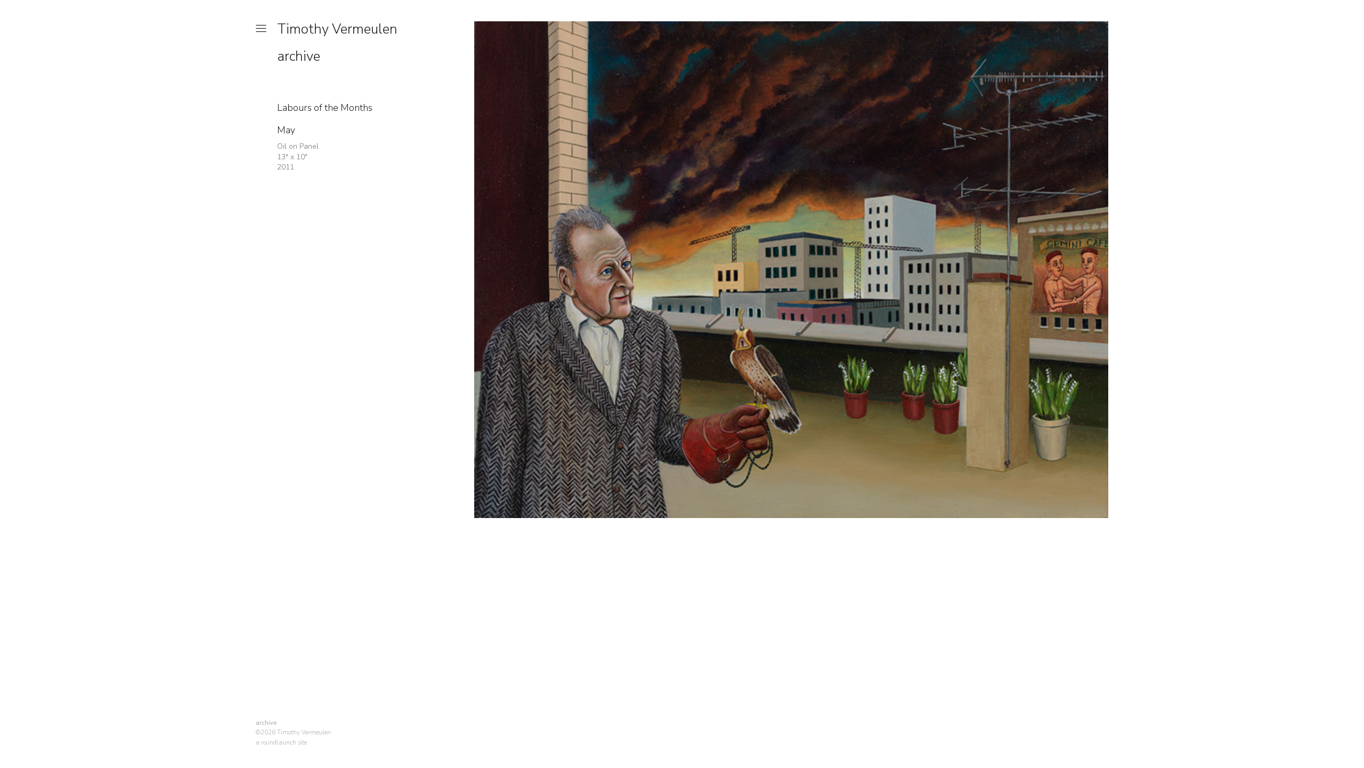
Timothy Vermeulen (337, 29)
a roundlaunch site (281, 742)
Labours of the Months (324, 107)
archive (298, 56)
